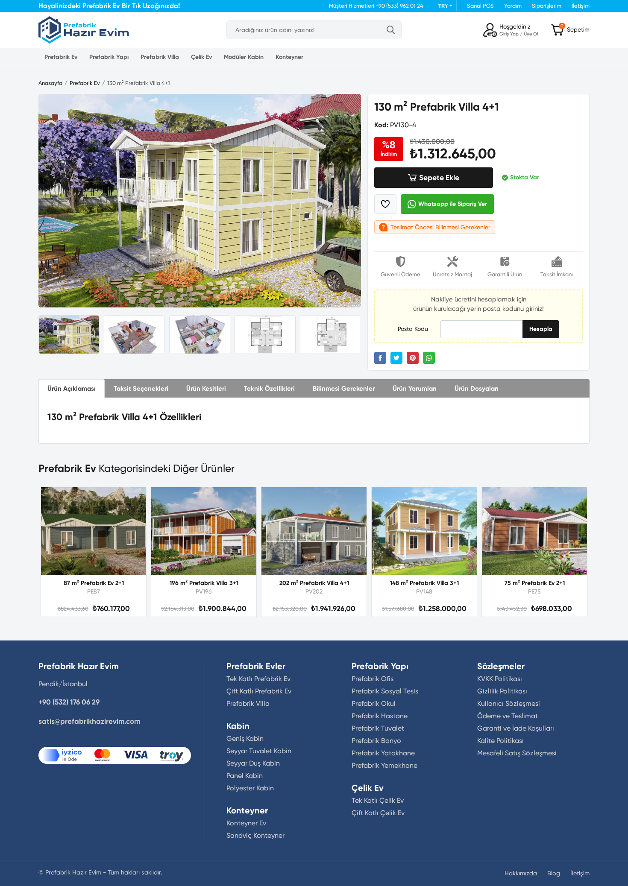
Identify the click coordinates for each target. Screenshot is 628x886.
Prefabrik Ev (60, 57)
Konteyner (289, 57)
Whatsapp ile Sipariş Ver (452, 204)
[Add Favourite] (385, 204)
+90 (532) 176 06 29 (69, 702)
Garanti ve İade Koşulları (515, 728)
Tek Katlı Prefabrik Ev (258, 679)
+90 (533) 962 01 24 (399, 6)
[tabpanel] (314, 420)
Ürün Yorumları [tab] (415, 388)
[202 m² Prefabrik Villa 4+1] (314, 531)
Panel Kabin (244, 776)
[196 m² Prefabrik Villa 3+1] (203, 531)
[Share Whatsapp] (429, 358)
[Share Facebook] (380, 358)
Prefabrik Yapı (109, 57)
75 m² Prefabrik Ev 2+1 (535, 583)
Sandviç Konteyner (255, 835)
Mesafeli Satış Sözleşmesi (517, 753)
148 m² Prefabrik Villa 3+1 (424, 583)
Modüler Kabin (244, 57)
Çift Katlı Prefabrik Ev (258, 691)
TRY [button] (443, 6)
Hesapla (540, 329)
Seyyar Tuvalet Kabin (258, 751)
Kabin (237, 726)
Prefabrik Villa (160, 57)
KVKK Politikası (499, 679)
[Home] (83, 30)
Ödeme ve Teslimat (507, 716)
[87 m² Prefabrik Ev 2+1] (93, 531)
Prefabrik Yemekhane (384, 765)
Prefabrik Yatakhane (383, 753)
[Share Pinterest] (413, 358)
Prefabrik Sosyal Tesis (385, 691)
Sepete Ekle (439, 177)
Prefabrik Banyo (376, 741)
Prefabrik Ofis (372, 679)
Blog (553, 873)
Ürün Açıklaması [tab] (71, 388)
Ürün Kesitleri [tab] (206, 388)
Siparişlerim (546, 6)
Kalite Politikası (500, 741)
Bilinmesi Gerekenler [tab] (344, 388)
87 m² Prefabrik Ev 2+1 (94, 583)
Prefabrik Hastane (380, 716)
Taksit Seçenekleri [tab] (141, 388)
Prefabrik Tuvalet (378, 728)
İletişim (581, 6)
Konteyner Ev (246, 823)
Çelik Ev (201, 57)
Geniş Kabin (245, 738)
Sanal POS (480, 6)
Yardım (513, 6)
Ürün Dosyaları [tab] (477, 388)
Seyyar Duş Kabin (253, 763)
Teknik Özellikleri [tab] (269, 388)
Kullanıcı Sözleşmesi (508, 703)
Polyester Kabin (250, 788)
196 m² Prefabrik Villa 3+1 (204, 583)
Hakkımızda (521, 873)
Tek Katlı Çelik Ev (378, 800)
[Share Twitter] (396, 358)
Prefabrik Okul (374, 703)
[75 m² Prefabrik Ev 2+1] (534, 531)
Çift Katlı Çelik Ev (378, 813)
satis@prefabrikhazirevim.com (89, 721)
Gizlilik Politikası (502, 691)
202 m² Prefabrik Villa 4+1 (314, 583)
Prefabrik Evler (255, 666)
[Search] (391, 30)
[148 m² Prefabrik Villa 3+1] (424, 531)
